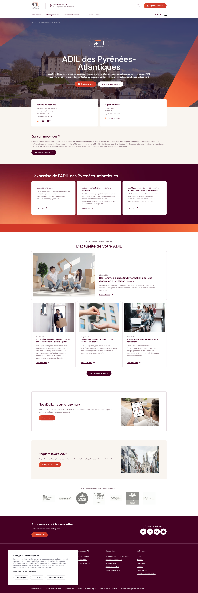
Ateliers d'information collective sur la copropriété (142, 340)
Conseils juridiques (45, 188)
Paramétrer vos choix (56, 578)
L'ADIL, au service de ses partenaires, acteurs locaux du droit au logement (143, 189)
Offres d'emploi (36, 589)
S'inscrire (38, 535)
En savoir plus (47, 418)
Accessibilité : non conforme (108, 589)
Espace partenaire (156, 6)
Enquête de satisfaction (53, 589)
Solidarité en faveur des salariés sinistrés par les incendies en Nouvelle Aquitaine (53, 340)
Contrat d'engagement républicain (132, 589)
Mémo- (113, 570)
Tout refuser (37, 578)
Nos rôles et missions (43, 152)
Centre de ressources (114, 560)
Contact (79, 589)
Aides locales (111, 563)
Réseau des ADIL (80, 560)
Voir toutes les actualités (99, 373)
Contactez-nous (87, 84)
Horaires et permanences (110, 84)
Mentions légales (90, 589)
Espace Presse (69, 589)
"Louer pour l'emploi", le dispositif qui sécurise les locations (97, 340)
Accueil (33, 22)
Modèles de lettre (112, 567)
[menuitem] (161, 14)
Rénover (140, 567)
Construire (141, 563)
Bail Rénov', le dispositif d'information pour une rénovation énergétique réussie (125, 279)
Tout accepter (21, 578)
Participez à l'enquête (50, 465)
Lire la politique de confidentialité (24, 571)
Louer (139, 556)
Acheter (140, 560)
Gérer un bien (142, 570)
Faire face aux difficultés (146, 574)
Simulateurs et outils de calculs (117, 556)
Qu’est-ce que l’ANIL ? (82, 556)
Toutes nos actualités (82, 563)
